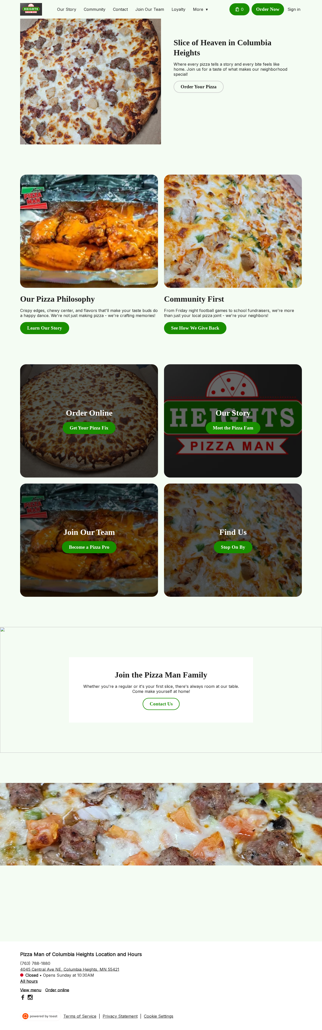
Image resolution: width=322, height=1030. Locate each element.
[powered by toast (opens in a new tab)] (40, 1016)
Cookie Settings (158, 1016)
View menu (30, 989)
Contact (120, 9)
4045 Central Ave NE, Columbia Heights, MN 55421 (69, 969)
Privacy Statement (120, 1016)
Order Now (267, 9)
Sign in (294, 9)
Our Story (66, 9)
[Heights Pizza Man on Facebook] (23, 998)
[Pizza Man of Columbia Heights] (31, 9)
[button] (201, 9)
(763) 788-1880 (35, 963)
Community (94, 9)
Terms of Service (79, 1016)
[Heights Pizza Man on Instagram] (29, 998)
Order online (57, 989)
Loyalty (178, 9)
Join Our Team (149, 9)
